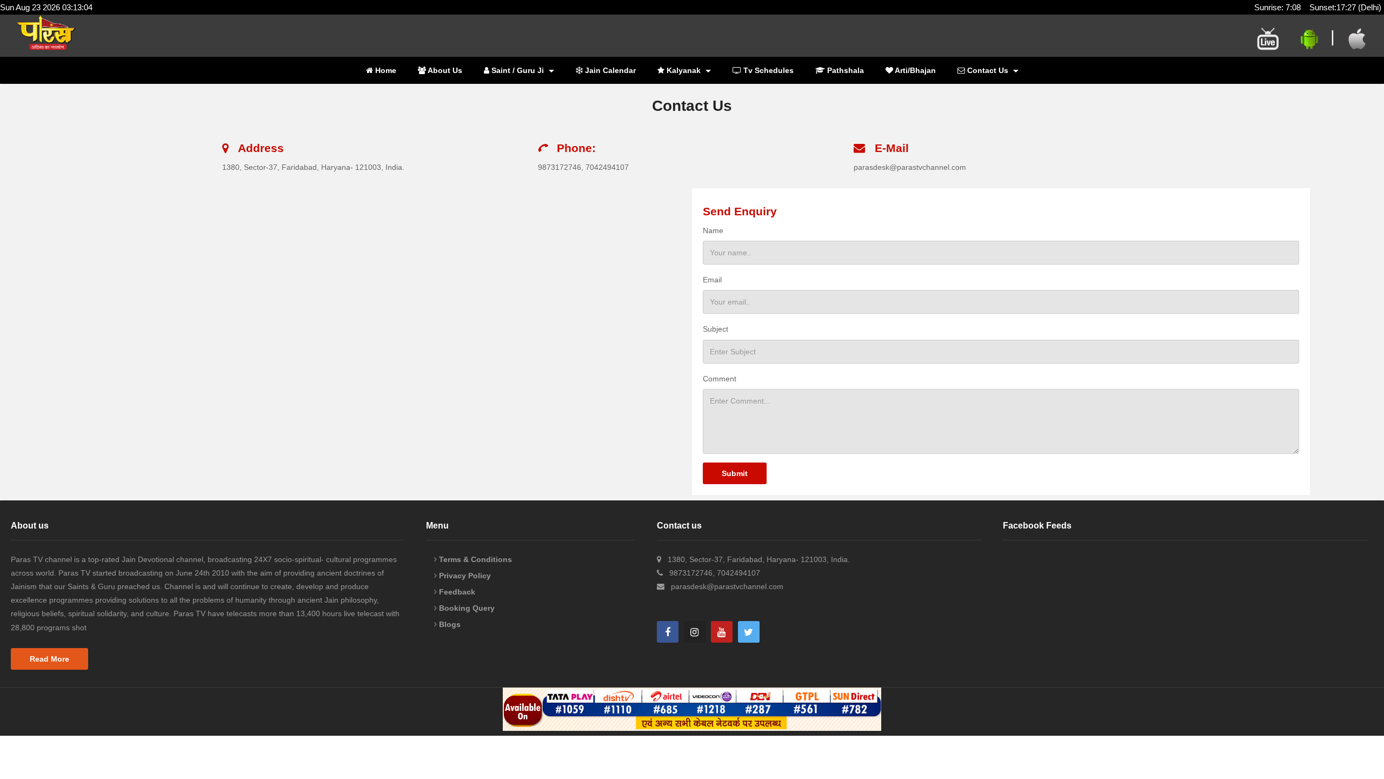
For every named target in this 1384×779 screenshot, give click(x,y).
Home (384, 70)
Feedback (456, 591)
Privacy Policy (464, 575)
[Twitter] (749, 632)
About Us (444, 70)
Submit (735, 473)
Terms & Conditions (474, 559)
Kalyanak (683, 70)
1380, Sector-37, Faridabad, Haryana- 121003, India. (313, 167)
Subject (715, 329)
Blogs (449, 624)
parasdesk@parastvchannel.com (910, 167)
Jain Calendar (609, 70)
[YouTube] (722, 632)
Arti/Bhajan (914, 70)
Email (712, 279)
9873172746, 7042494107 (583, 167)
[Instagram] (695, 632)
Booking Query (466, 608)
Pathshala (844, 70)
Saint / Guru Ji (517, 70)
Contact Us (987, 70)
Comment (719, 378)
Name (713, 230)
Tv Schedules (767, 70)
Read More (49, 659)
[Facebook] (667, 632)
